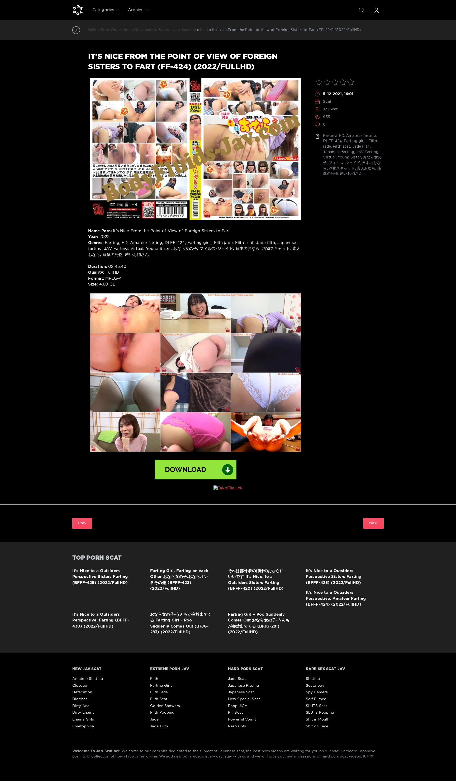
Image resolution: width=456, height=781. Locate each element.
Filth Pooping (162, 712)
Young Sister (349, 157)
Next (373, 523)
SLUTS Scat (316, 706)
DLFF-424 (332, 141)
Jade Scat (237, 678)
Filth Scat (158, 699)
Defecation (82, 692)
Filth (154, 678)
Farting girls (355, 141)
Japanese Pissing (243, 685)
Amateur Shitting (87, 678)
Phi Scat (235, 712)
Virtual (329, 157)
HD (341, 135)
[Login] (376, 10)
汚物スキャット (342, 168)
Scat (327, 101)
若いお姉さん (351, 173)
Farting (330, 135)
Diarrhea (80, 699)
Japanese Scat (241, 692)
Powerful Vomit (242, 719)
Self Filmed (316, 699)
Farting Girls (161, 685)
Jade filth (361, 146)
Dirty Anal (81, 706)
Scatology (315, 685)
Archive (136, 10)
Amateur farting (361, 135)
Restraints (237, 726)
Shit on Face (317, 726)
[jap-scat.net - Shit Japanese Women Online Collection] (78, 10)
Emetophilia (83, 726)
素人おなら (366, 168)
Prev (82, 523)
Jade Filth (159, 726)
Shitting (313, 678)
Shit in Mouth (318, 719)
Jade (154, 719)
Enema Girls (83, 719)
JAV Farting (367, 152)
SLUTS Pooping (320, 712)
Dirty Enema (83, 712)
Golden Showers (165, 706)
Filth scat (341, 146)
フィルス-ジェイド (344, 163)
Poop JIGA (238, 706)
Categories (103, 10)
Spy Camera (317, 692)
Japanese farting (338, 152)
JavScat (330, 109)
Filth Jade (159, 692)
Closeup (79, 685)
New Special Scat (244, 699)
